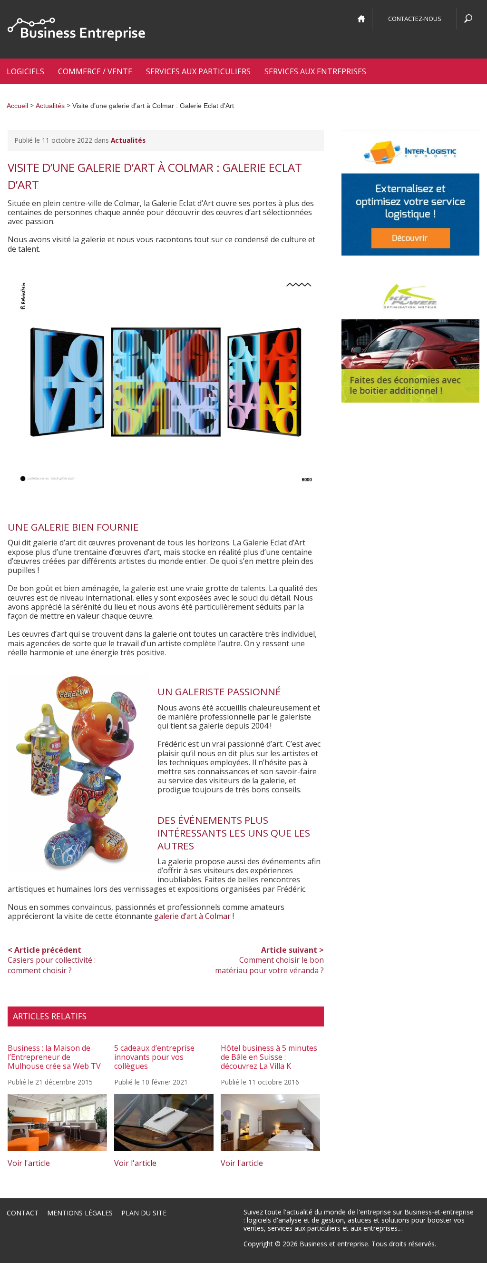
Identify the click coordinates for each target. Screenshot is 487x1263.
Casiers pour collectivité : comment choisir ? (52, 960)
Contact (23, 1212)
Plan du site (143, 1212)
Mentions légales (80, 1212)
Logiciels (25, 71)
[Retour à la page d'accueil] (76, 29)
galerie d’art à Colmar (192, 916)
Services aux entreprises (315, 71)
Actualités (50, 105)
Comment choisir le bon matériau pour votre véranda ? (269, 960)
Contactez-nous (414, 18)
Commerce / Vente (95, 71)
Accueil (17, 105)
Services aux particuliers (198, 71)
